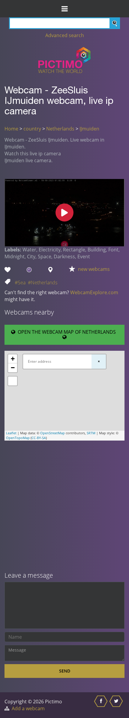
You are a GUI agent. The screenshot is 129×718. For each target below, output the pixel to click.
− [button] (13, 367)
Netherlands (60, 128)
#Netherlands (42, 282)
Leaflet (11, 433)
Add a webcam (28, 708)
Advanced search (64, 35)
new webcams (94, 269)
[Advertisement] (64, 506)
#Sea (20, 282)
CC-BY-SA (39, 437)
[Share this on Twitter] (116, 705)
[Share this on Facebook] (101, 705)
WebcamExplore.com (94, 292)
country (32, 128)
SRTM (91, 433)
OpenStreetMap (52, 433)
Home (11, 128)
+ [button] (13, 358)
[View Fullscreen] (12, 381)
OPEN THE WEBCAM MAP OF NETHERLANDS (66, 332)
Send (64, 671)
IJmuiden (89, 128)
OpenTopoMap (18, 437)
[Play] (65, 212)
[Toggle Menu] (64, 8)
